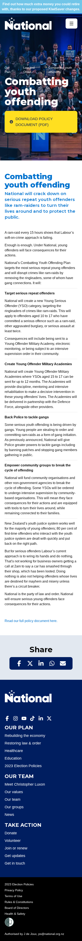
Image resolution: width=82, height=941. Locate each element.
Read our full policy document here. (31, 621)
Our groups (14, 807)
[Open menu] (71, 23)
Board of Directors (17, 908)
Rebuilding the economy (25, 736)
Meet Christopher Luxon (25, 784)
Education (13, 758)
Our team (12, 799)
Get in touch (15, 863)
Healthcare (14, 751)
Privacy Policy (14, 890)
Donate (11, 833)
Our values (14, 792)
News (9, 814)
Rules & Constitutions (19, 902)
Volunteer (13, 841)
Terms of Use (13, 896)
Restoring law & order (23, 743)
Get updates (15, 856)
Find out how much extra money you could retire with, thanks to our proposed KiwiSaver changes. (41, 6)
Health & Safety (15, 913)
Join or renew (16, 848)
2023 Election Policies (23, 766)
